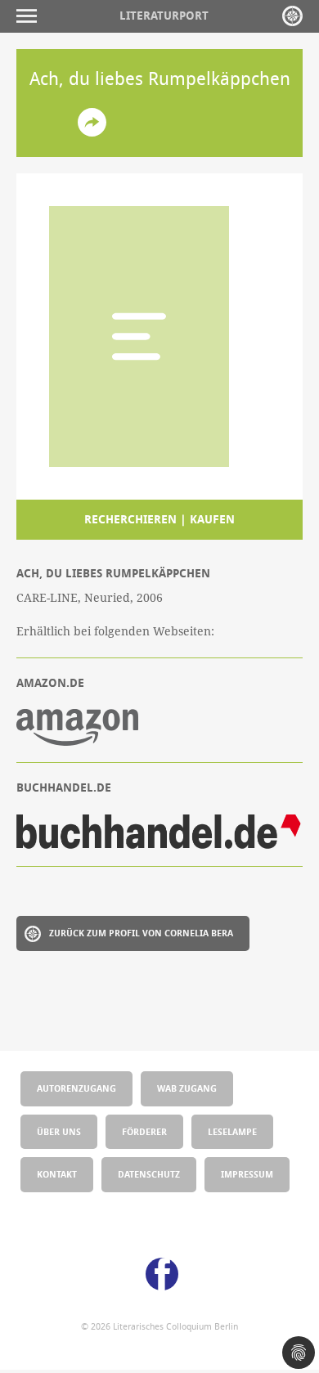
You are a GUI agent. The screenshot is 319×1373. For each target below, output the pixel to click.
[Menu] (30, 16)
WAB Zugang (187, 1088)
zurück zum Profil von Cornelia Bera (141, 933)
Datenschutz (149, 1174)
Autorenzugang (76, 1088)
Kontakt (57, 1174)
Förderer (144, 1131)
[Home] (292, 16)
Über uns (59, 1131)
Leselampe (232, 1131)
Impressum (247, 1174)
